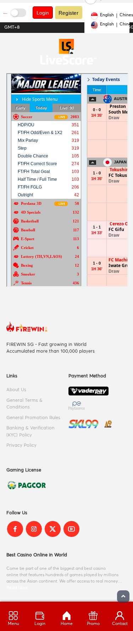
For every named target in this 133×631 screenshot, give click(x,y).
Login (43, 13)
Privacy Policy (21, 445)
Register (69, 13)
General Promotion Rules (33, 418)
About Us (16, 390)
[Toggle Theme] (18, 12)
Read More (17, 587)
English (107, 15)
